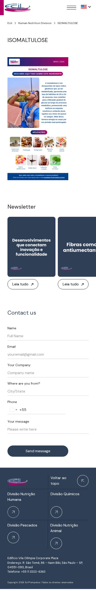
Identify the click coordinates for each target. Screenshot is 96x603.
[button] (86, 7)
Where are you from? (23, 383)
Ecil (9, 23)
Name (11, 328)
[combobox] (13, 410)
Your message (18, 421)
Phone (12, 402)
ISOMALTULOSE (68, 23)
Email (11, 346)
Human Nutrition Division (34, 23)
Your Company (19, 365)
